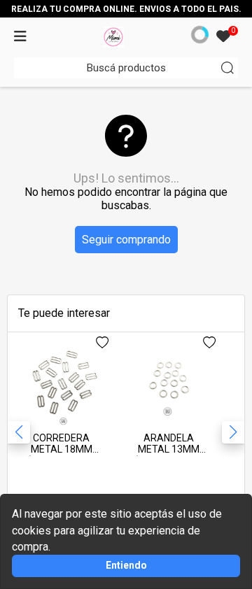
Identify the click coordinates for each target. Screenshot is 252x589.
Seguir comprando (126, 239)
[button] (233, 432)
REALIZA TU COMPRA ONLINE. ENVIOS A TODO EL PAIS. (126, 9)
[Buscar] (227, 67)
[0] (223, 37)
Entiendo (126, 565)
